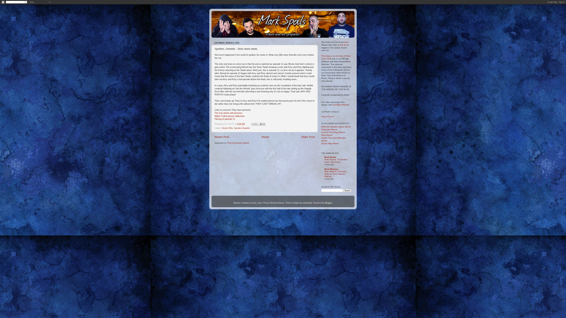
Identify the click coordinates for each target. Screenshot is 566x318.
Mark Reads (330, 157)
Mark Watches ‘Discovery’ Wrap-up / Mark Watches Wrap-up (335, 173)
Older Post (308, 136)
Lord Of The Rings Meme (333, 132)
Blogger (328, 203)
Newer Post (221, 136)
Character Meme (329, 129)
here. (346, 42)
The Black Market (340, 105)
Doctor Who (227, 128)
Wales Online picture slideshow (230, 116)
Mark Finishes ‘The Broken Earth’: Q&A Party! (335, 160)
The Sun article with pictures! (228, 113)
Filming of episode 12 (225, 119)
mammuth (307, 203)
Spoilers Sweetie (242, 128)
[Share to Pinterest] (264, 124)
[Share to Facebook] (261, 124)
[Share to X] (258, 124)
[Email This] (252, 124)
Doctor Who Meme (330, 143)
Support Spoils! (327, 116)
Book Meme (327, 135)
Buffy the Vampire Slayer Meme (336, 127)
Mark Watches (331, 169)
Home (265, 136)
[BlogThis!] (255, 124)
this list (343, 45)
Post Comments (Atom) (238, 143)
